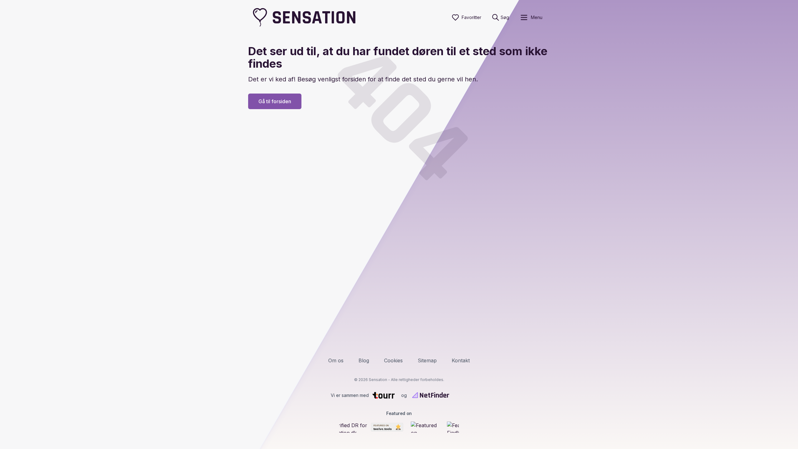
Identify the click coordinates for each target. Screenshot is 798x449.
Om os (336, 360)
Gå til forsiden (274, 101)
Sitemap (427, 360)
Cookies (393, 360)
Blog (363, 360)
